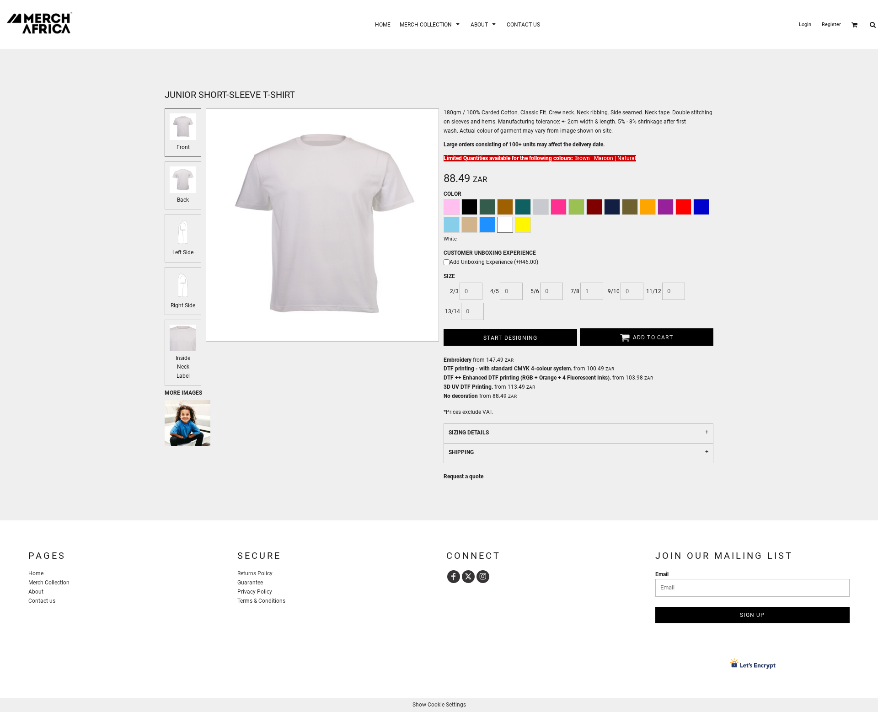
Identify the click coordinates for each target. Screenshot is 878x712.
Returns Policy (255, 573)
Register (831, 24)
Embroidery (457, 360)
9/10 (614, 291)
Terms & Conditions (261, 601)
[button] (430, 24)
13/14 (452, 311)
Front (183, 147)
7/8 (575, 291)
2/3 (454, 291)
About (35, 592)
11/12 (653, 291)
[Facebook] (453, 576)
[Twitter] (468, 576)
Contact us (41, 601)
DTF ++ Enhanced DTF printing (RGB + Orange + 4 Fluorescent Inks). (527, 378)
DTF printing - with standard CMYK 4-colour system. (508, 368)
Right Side (183, 305)
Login (805, 24)
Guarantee (250, 582)
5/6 (534, 291)
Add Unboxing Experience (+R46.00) (494, 262)
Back (183, 200)
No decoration (461, 396)
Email (662, 574)
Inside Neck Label (183, 367)
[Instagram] (482, 576)
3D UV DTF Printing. (468, 387)
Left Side (182, 252)
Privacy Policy (254, 592)
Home (35, 573)
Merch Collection (49, 582)
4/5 (494, 291)
